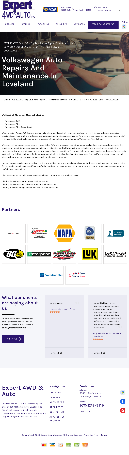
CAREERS (26, 24)
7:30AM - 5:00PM (104, 10)
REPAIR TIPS (61, 24)
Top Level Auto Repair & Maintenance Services (46, 100)
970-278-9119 (66, 7)
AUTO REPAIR (44, 24)
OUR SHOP (9, 24)
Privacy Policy (100, 435)
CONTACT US (79, 24)
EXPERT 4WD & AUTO (16, 43)
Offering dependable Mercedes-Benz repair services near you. (29, 184)
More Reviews (11, 339)
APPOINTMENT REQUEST (103, 24)
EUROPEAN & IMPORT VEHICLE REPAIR (37, 46)
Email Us (84, 412)
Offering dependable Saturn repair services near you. (26, 181)
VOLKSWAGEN (11, 50)
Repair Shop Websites (51, 435)
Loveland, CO (56, 353)
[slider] (55, 312)
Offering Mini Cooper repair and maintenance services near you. (30, 187)
